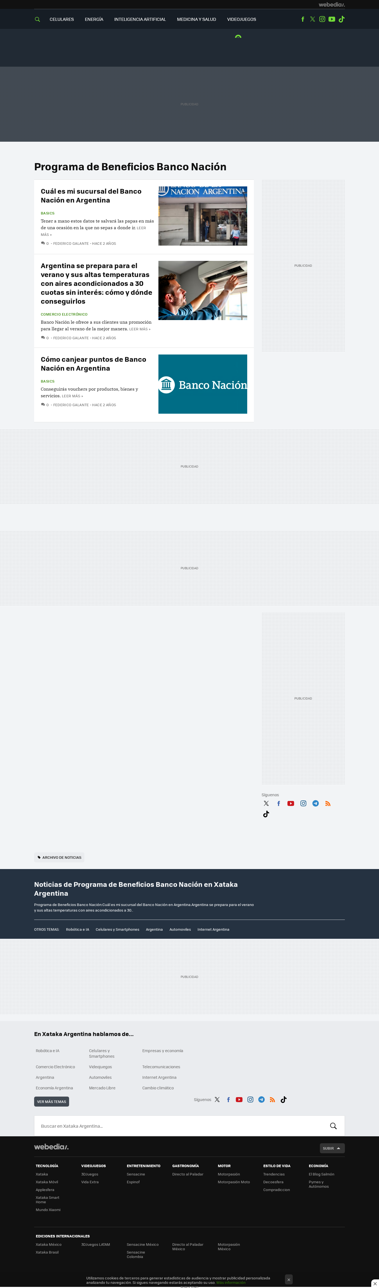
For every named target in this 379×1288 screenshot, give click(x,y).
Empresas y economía (162, 1050)
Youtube (332, 19)
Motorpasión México (229, 1246)
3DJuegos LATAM (95, 1244)
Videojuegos (241, 19)
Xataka (42, 1174)
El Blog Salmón (321, 1174)
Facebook (302, 19)
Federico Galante (71, 243)
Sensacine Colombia (136, 1254)
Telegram (315, 802)
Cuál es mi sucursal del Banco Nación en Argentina (91, 195)
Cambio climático (158, 1087)
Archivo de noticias (61, 857)
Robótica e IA (77, 929)
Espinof (133, 1181)
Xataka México (49, 1244)
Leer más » (139, 328)
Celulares (62, 19)
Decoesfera (273, 1181)
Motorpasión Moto (234, 1181)
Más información (231, 1282)
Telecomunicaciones (161, 1066)
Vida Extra (90, 1181)
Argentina (154, 929)
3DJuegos (89, 1174)
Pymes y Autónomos (319, 1184)
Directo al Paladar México (187, 1246)
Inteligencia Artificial (140, 19)
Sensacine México (143, 1244)
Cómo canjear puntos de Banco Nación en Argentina (93, 363)
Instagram (322, 19)
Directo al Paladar (187, 1174)
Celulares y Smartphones (117, 929)
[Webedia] (332, 4)
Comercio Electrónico (64, 314)
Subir (328, 1148)
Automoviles (180, 929)
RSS (328, 802)
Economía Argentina (54, 1087)
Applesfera (45, 1189)
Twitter (312, 19)
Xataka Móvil (47, 1181)
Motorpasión (229, 1174)
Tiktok (341, 19)
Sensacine (136, 1174)
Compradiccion (276, 1189)
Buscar (333, 1126)
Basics (47, 213)
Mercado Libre (102, 1087)
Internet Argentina (213, 929)
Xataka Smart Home (47, 1199)
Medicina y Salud (196, 19)
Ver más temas (51, 1101)
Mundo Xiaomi (48, 1209)
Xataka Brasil (47, 1252)
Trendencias (274, 1174)
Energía (94, 19)
